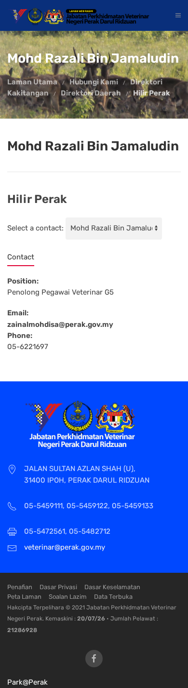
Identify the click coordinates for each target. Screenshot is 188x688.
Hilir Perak (151, 93)
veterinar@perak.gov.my (64, 547)
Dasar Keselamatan (112, 587)
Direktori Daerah (91, 93)
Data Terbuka (113, 596)
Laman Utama (32, 82)
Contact (20, 257)
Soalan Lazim (68, 596)
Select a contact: (35, 228)
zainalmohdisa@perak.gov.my (60, 324)
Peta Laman (24, 596)
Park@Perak (27, 682)
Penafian (19, 587)
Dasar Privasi (58, 587)
